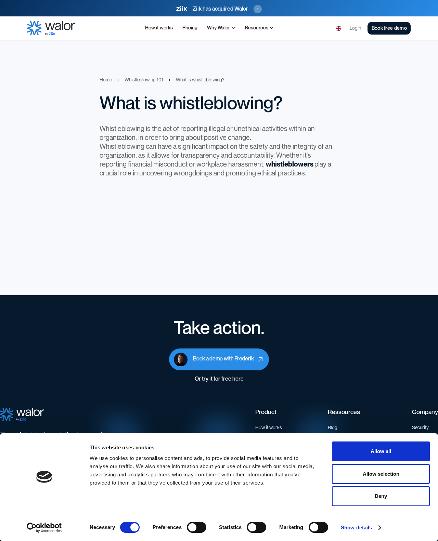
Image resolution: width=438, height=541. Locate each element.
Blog (332, 427)
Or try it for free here (219, 379)
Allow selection (381, 474)
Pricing (189, 27)
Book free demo (389, 28)
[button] (221, 28)
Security (420, 427)
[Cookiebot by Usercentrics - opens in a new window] (44, 528)
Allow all (381, 451)
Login (355, 28)
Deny (381, 496)
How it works (159, 27)
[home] (51, 28)
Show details (356, 527)
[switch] (196, 527)
